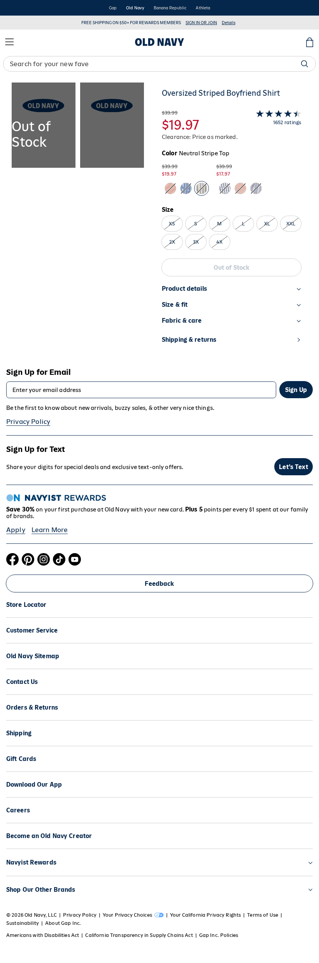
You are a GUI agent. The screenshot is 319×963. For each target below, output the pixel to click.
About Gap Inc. (63, 923)
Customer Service (32, 630)
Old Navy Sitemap (32, 656)
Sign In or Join (201, 22)
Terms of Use (262, 915)
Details (228, 22)
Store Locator (26, 604)
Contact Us (22, 681)
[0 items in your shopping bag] (309, 42)
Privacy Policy (28, 421)
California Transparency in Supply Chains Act (139, 935)
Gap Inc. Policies (218, 935)
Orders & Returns (32, 707)
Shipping (19, 733)
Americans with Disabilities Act (42, 935)
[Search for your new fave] (304, 64)
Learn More (50, 530)
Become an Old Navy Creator (49, 836)
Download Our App (34, 784)
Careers (18, 810)
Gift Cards (21, 759)
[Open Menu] (9, 42)
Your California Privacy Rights (205, 915)
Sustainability (22, 923)
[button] (78, 220)
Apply (15, 530)
